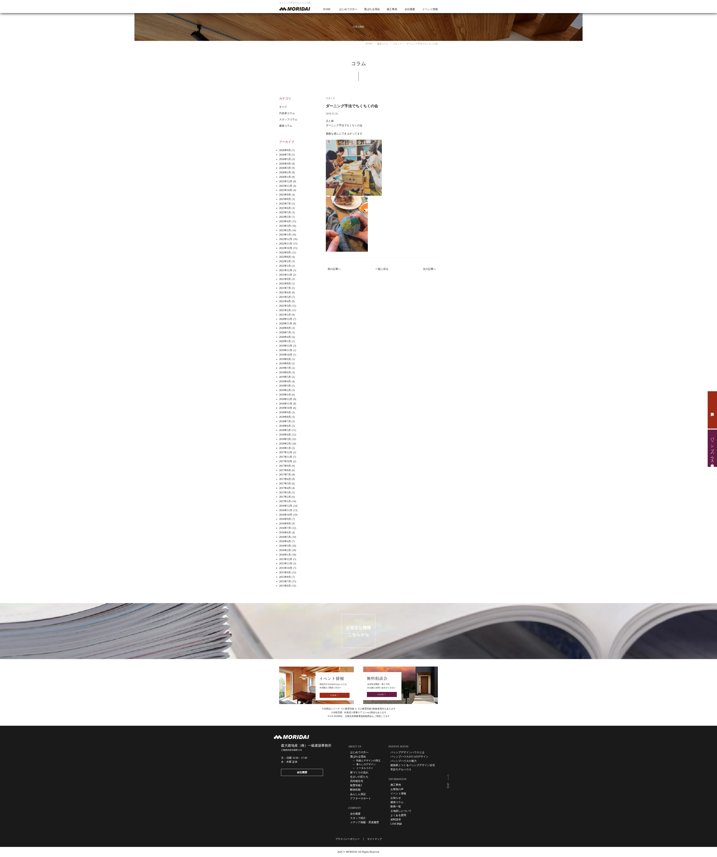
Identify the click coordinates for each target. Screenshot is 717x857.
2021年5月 (285, 297)
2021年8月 (285, 283)
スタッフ (330, 98)
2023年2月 (285, 230)
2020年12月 (285, 319)
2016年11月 (285, 510)
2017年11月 (285, 456)
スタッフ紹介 (358, 818)
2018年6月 (285, 425)
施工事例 (392, 9)
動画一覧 (395, 806)
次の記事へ (429, 269)
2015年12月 (285, 559)
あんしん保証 (358, 794)
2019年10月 (285, 354)
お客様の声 (396, 789)
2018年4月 (285, 434)
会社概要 (410, 9)
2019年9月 (285, 359)
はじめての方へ (348, 9)
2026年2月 (285, 172)
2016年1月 (285, 554)
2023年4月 (285, 221)
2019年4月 (285, 381)
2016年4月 (285, 541)
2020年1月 (285, 341)
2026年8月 (285, 150)
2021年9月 (285, 279)
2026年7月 (285, 154)
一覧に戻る (381, 269)
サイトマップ (374, 839)
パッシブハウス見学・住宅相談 (712, 448)
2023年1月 (285, 234)
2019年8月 (285, 363)
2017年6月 (285, 479)
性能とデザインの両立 (368, 760)
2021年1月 (285, 314)
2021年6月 (285, 292)
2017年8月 (285, 470)
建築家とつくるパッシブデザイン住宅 (412, 765)
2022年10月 (285, 248)
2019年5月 (285, 377)
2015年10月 (285, 568)
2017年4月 (285, 488)
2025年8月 (285, 199)
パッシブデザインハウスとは (407, 752)
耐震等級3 (356, 785)
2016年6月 (285, 532)
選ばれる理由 (372, 9)
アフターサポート (360, 798)
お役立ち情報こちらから (358, 631)
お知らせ (395, 797)
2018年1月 (285, 448)
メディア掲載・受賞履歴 (364, 822)
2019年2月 (285, 390)
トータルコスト (364, 768)
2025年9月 (285, 194)
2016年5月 (285, 537)
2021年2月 (285, 310)
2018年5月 (285, 430)
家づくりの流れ (359, 772)
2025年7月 (285, 203)
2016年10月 (285, 514)
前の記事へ (334, 269)
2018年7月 (285, 421)
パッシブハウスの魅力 (403, 761)
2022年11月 (285, 243)
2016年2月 (285, 550)
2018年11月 (285, 403)
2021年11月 (285, 274)
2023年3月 (285, 225)
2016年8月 (285, 523)
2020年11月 (285, 323)
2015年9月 (285, 572)
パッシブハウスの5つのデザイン (409, 756)
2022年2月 (285, 261)
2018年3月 (285, 439)
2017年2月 (285, 496)
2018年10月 (285, 408)
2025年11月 (285, 186)
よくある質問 (398, 815)
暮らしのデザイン (366, 764)
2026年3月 (285, 168)
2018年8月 (285, 417)
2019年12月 (285, 345)
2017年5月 (285, 483)
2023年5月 (285, 217)
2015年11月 (285, 563)
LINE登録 (396, 823)
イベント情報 (430, 9)
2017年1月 (285, 501)
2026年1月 (285, 177)
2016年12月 (285, 505)
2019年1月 (285, 394)
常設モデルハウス (400, 769)
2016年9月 (285, 519)
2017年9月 (285, 465)
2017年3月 (285, 492)
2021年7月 (285, 288)
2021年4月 (285, 301)
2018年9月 (285, 412)
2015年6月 (285, 585)
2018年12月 (285, 399)
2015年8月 (285, 577)
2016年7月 (285, 528)
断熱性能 (355, 789)
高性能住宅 (356, 781)
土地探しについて (400, 811)
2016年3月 (285, 545)
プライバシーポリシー (347, 839)
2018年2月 (285, 443)
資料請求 (712, 410)
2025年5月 (285, 212)
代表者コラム (287, 113)
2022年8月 (285, 256)
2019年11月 (285, 350)
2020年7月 (285, 332)
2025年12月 (285, 181)
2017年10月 (285, 461)
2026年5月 (285, 159)
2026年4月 (285, 163)
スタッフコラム (288, 119)
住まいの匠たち (359, 776)
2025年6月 (285, 208)
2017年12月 (285, 452)
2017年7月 (285, 474)
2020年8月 (285, 328)
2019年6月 (285, 372)
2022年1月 (285, 265)
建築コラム (285, 125)
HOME (327, 9)
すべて (283, 107)
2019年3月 (285, 385)
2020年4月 (285, 337)
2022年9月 (285, 252)
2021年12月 (285, 270)
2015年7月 (285, 581)
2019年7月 (285, 368)
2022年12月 (285, 239)
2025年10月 (285, 190)
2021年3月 (285, 305)
